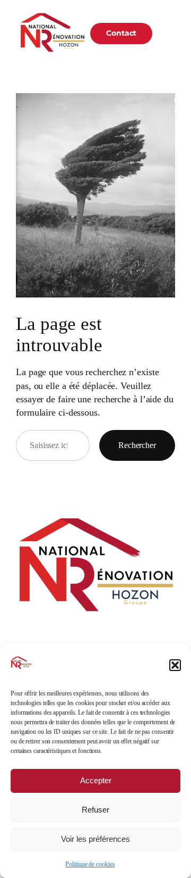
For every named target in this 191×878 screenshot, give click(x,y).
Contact (121, 33)
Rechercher (137, 445)
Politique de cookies (90, 864)
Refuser (95, 809)
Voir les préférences (95, 838)
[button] (175, 665)
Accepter (95, 780)
